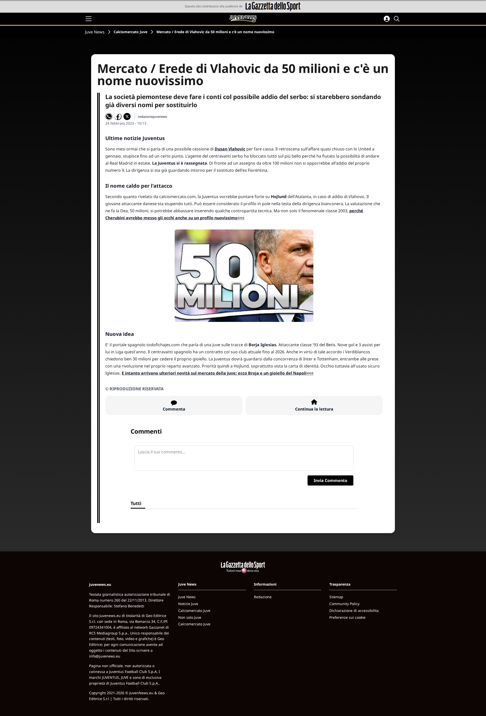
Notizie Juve (188, 603)
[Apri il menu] (88, 18)
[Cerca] (397, 18)
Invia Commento (330, 480)
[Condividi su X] (127, 116)
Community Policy (344, 603)
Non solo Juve (189, 617)
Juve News (95, 32)
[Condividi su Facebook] (118, 116)
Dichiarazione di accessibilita (354, 610)
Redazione (263, 596)
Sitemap (336, 596)
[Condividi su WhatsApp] (108, 116)
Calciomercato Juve (130, 31)
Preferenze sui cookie (347, 617)
